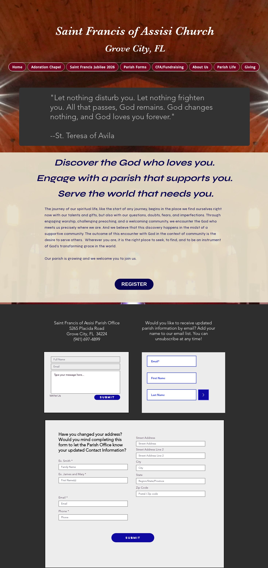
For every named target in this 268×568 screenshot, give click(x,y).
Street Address (145, 437)
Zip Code (142, 487)
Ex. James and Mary (71, 474)
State (139, 474)
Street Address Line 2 (150, 449)
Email (62, 497)
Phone (63, 511)
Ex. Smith (65, 460)
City (138, 461)
